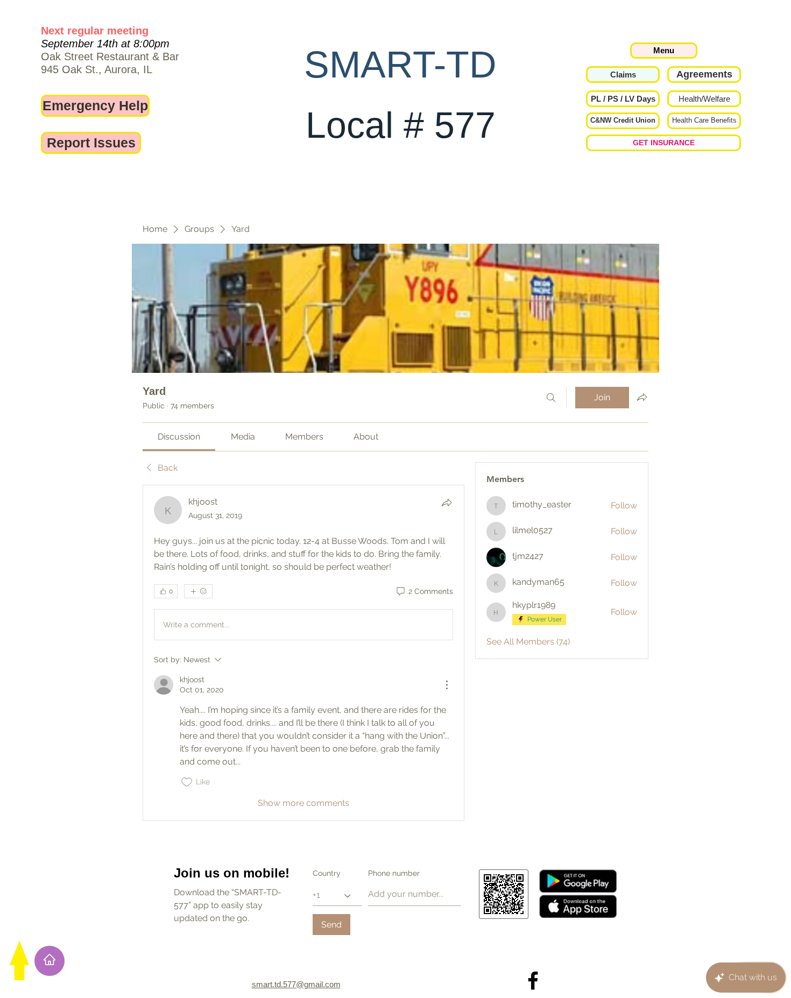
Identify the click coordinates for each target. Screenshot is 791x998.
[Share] (446, 502)
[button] (623, 98)
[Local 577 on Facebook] (533, 980)
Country (327, 873)
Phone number (394, 873)
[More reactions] (198, 591)
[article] (303, 652)
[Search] (551, 397)
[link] (179, 436)
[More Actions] (446, 684)
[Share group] (641, 397)
